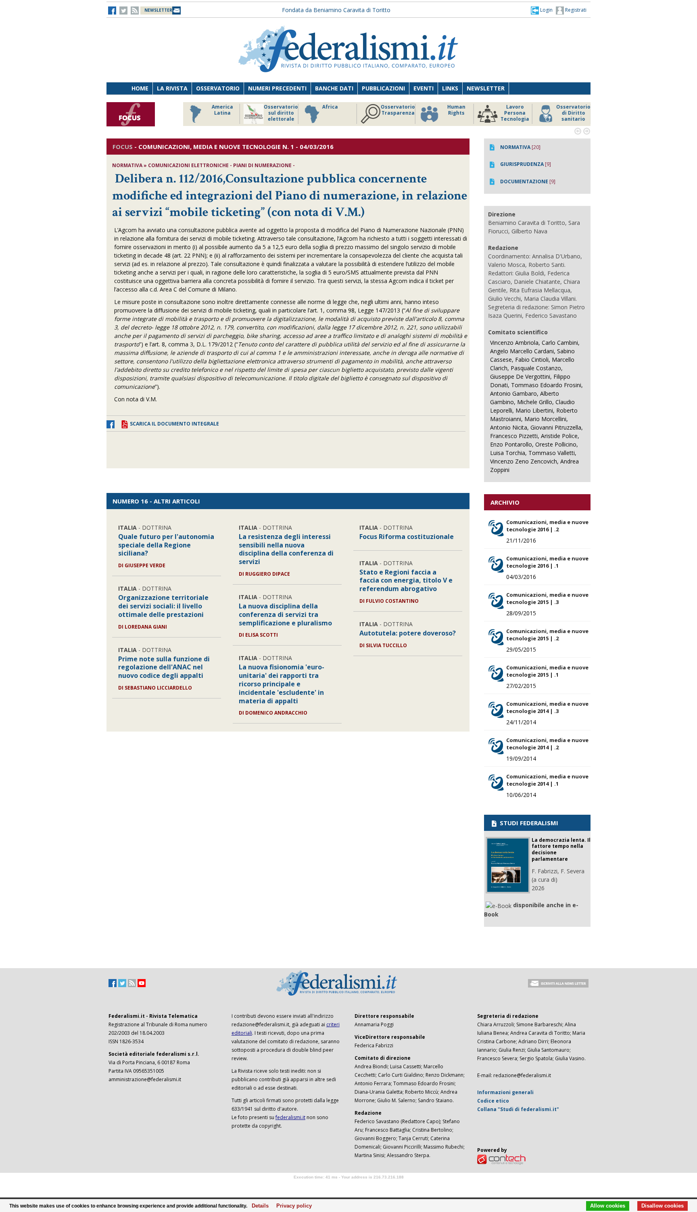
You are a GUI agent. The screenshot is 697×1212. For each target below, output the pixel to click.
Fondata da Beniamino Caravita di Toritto (336, 10)
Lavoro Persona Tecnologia (513, 113)
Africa (329, 107)
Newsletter (486, 88)
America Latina (221, 110)
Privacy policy (291, 1206)
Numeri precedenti (277, 88)
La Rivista (172, 88)
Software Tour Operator (348, 1186)
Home (139, 88)
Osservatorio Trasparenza (397, 110)
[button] (541, 10)
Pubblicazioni (383, 88)
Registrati (575, 9)
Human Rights (455, 110)
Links (450, 88)
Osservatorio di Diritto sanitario (572, 113)
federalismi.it (290, 1117)
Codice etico (493, 1100)
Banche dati (334, 88)
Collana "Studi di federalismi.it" (518, 1109)
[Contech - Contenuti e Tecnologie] (501, 1158)
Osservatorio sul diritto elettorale (280, 113)
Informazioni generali (505, 1092)
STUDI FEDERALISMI (528, 823)
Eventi (423, 88)
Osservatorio (218, 88)
